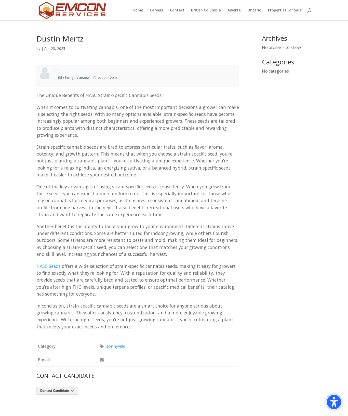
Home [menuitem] (138, 10)
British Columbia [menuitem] (206, 10)
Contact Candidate (55, 391)
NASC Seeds (48, 266)
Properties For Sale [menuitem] (284, 10)
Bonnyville (115, 346)
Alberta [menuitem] (234, 10)
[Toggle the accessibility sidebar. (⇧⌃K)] (334, 402)
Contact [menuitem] (177, 10)
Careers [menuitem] (156, 10)
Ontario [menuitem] (254, 10)
